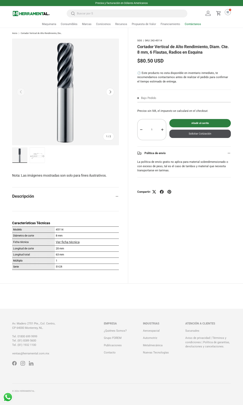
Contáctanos (193, 24)
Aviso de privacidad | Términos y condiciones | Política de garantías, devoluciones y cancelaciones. (207, 342)
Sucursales (192, 330)
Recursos (121, 24)
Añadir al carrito (200, 123)
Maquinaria (49, 24)
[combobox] (127, 13)
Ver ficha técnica (68, 242)
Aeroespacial (151, 330)
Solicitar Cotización (200, 133)
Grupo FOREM (113, 338)
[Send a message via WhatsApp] (8, 397)
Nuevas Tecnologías (156, 352)
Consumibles (69, 24)
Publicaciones (113, 345)
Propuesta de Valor (144, 24)
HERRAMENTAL (27, 391)
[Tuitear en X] (154, 192)
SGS (139, 40)
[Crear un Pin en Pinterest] (169, 192)
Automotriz (150, 338)
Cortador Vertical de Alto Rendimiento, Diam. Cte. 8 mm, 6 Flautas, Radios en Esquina (42, 33)
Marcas (87, 24)
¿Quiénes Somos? (115, 330)
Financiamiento (170, 24)
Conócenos (103, 24)
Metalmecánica (153, 345)
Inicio (14, 33)
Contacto (110, 352)
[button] (219, 13)
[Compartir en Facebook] (162, 192)
